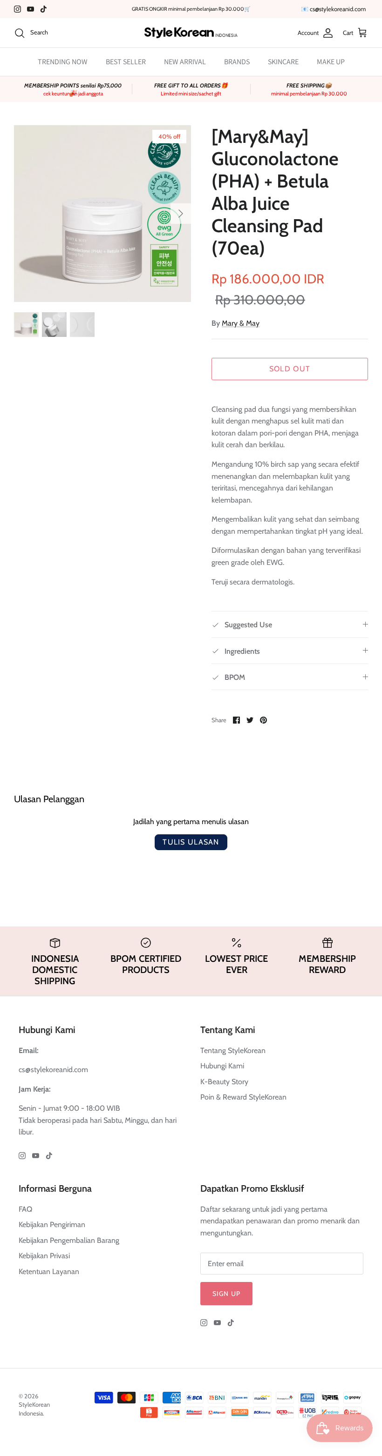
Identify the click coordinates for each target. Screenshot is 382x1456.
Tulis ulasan (191, 842)
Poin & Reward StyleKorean (243, 1097)
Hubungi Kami (222, 1065)
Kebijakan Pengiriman (52, 1224)
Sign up (226, 1293)
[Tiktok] (43, 9)
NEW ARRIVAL (185, 62)
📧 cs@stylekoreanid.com (333, 9)
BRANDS (237, 62)
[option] (102, 213)
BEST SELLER (126, 62)
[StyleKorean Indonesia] (191, 32)
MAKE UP (331, 62)
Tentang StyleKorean (233, 1050)
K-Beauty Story (224, 1081)
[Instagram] (17, 9)
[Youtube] (30, 9)
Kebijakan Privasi (44, 1255)
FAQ (25, 1209)
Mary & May (240, 323)
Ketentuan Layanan (49, 1271)
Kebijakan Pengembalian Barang (69, 1240)
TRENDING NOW (63, 62)
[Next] (181, 213)
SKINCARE (283, 62)
